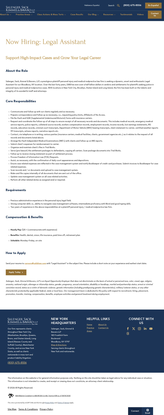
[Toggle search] (118, 5)
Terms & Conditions (28, 409)
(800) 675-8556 (132, 5)
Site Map (12, 409)
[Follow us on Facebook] (128, 328)
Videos (140, 15)
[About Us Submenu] (11, 14)
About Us (102, 325)
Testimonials (126, 15)
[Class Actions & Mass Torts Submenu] (66, 14)
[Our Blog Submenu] (98, 14)
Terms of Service (63, 403)
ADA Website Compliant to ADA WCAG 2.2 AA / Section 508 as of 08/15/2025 (42, 396)
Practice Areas (23, 15)
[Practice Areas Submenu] (32, 14)
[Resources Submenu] (115, 14)
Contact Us (103, 328)
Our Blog (92, 15)
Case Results (76, 15)
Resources (108, 15)
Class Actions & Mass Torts (50, 15)
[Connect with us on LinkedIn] (146, 328)
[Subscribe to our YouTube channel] (151, 328)
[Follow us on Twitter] (134, 328)
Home (89, 325)
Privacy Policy (49, 403)
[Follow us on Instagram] (140, 328)
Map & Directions (59, 345)
